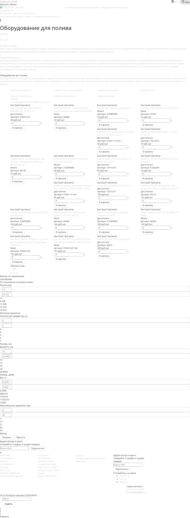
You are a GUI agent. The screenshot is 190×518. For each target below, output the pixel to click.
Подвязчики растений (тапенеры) (112, 78)
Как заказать (44, 458)
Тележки (4, 78)
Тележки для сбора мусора (85, 81)
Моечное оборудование (122, 48)
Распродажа (108, 51)
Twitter (122, 479)
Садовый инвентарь (58, 66)
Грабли (23, 81)
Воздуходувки (159, 60)
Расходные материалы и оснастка (84, 51)
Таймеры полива (106, 96)
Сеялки (12, 78)
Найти (8, 504)
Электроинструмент (10, 48)
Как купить (43, 455)
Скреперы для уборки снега (113, 81)
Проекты (80, 455)
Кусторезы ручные (160, 81)
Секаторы (134, 78)
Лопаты (20, 78)
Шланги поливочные (21, 96)
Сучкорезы (14, 81)
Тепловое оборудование (147, 48)
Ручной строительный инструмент (49, 51)
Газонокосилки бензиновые (71, 60)
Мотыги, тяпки (64, 81)
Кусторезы (50, 63)
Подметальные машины (158, 63)
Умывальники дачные (150, 78)
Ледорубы (175, 81)
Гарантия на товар (47, 467)
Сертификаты (7, 464)
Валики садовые (46, 78)
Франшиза (81, 461)
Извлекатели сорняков (83, 78)
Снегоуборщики (144, 60)
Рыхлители (60, 78)
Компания (5, 455)
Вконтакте (124, 476)
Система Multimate (118, 66)
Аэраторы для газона (34, 63)
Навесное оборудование (80, 66)
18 (17, 273)
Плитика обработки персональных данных (11, 474)
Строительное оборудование (71, 48)
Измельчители (15, 63)
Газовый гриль (101, 66)
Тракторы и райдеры (135, 63)
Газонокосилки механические (143, 66)
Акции (41, 473)
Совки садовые (49, 81)
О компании (6, 458)
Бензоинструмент (29, 48)
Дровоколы (87, 63)
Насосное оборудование (98, 48)
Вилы (68, 78)
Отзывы (4, 467)
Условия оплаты (46, 461)
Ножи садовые (34, 81)
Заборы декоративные (139, 81)
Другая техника (16, 69)
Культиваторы (7, 60)
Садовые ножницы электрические (30, 66)
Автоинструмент (23, 51)
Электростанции (168, 48)
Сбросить (20, 437)
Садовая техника (47, 48)
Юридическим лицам (49, 470)
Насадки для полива (107, 90)
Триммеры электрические (98, 60)
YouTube (123, 482)
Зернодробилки (101, 63)
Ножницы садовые (171, 78)
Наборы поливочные (64, 96)
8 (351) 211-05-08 (8, 1)
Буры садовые (31, 78)
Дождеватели (147, 90)
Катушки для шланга (20, 90)
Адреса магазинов (47, 476)
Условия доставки (47, 464)
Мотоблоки (20, 60)
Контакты (5, 470)
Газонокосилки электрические (41, 60)
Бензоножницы (116, 63)
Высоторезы (30, 69)
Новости (4, 461)
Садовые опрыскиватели (68, 63)
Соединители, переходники (68, 90)
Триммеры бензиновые (124, 60)
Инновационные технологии (90, 458)
